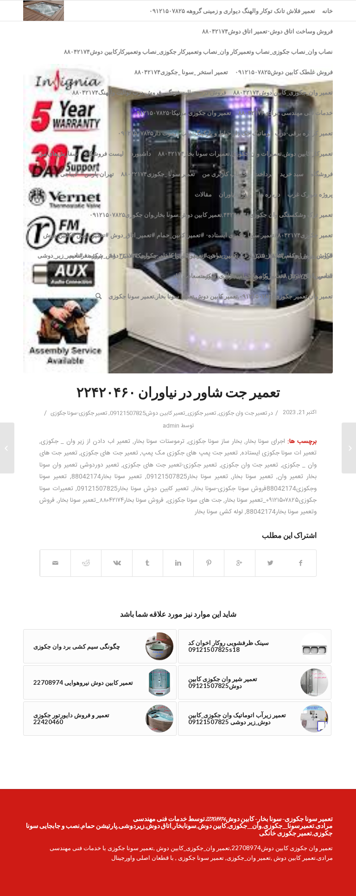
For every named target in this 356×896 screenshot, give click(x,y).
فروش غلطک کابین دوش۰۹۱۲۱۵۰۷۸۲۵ (284, 72)
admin (171, 425)
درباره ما (269, 194)
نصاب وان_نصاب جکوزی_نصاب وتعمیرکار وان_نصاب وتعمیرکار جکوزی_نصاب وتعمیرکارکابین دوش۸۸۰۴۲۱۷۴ (198, 51)
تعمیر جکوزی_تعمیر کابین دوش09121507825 (163, 413)
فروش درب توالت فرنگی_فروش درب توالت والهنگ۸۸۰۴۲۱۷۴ (149, 92)
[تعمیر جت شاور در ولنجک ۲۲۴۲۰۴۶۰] (349, 448)
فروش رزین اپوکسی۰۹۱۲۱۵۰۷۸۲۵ (289, 255)
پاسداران (234, 275)
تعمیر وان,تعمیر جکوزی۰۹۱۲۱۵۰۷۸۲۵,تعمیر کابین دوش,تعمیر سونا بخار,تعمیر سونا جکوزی (220, 296)
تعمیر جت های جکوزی (109, 453)
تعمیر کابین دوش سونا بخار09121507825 (133, 489)
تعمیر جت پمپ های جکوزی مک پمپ (189, 453)
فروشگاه (322, 173)
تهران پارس (99, 173)
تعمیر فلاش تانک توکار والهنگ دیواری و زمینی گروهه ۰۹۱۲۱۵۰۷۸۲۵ (232, 10)
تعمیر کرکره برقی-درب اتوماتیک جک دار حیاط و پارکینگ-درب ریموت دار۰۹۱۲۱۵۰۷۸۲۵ (225, 133)
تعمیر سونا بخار (252, 477)
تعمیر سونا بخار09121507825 (187, 477)
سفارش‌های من (58, 153)
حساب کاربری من (224, 173)
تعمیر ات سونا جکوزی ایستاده (279, 453)
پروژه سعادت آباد (194, 275)
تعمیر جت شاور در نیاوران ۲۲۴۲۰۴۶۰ (178, 394)
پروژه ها (263, 275)
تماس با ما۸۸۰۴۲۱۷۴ (306, 275)
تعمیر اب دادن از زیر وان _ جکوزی (85, 441)
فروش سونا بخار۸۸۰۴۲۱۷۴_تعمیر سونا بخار (111, 500)
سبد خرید (292, 173)
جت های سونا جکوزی (194, 500)
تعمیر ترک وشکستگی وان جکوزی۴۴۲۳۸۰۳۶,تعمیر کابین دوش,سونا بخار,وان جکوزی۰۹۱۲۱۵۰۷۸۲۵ (211, 214)
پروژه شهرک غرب (310, 194)
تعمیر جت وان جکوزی (243, 413)
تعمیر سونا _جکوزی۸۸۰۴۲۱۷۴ (158, 173)
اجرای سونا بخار (265, 441)
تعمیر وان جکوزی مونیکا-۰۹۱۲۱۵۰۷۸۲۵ (182, 112)
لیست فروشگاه (104, 153)
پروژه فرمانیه (85, 255)
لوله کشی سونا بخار (219, 512)
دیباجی (68, 173)
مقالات (203, 194)
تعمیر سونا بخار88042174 (106, 477)
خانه (327, 10)
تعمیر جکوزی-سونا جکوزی (79, 413)
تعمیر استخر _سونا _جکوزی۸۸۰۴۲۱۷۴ (181, 72)
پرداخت (263, 173)
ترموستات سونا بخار (159, 441)
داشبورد (141, 153)
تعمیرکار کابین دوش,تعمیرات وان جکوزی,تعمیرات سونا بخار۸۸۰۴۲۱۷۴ (245, 153)
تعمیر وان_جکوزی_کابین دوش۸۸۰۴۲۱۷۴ (283, 92)
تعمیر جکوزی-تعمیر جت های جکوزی (170, 465)
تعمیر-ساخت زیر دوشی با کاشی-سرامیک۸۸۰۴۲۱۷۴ (174, 255)
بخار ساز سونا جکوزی (215, 441)
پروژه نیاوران (235, 194)
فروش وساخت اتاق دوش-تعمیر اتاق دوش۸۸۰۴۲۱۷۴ (267, 31)
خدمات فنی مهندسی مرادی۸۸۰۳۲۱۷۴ (285, 112)
